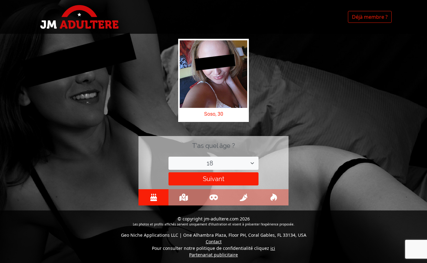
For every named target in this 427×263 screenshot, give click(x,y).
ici (272, 248)
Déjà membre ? (370, 16)
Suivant (213, 179)
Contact (214, 242)
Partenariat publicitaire (213, 255)
